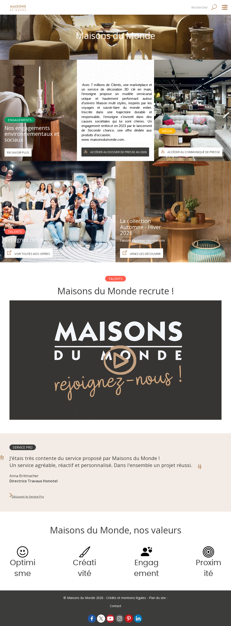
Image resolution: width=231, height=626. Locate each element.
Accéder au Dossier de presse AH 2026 (118, 152)
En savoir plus (18, 152)
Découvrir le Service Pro (28, 496)
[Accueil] (18, 7)
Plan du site (157, 598)
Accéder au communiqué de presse (193, 152)
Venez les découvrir (145, 254)
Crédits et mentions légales (126, 598)
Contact (115, 606)
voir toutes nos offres (32, 254)
